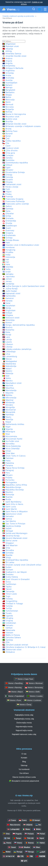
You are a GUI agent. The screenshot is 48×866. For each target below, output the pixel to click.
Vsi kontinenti (24, 769)
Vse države (24, 773)
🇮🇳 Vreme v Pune (14, 700)
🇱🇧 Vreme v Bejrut (15, 692)
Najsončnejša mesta (24, 730)
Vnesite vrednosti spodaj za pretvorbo (18, 16)
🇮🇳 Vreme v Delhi (33, 692)
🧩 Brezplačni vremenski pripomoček (24, 781)
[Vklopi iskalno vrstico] (33, 9)
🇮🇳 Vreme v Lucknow (32, 700)
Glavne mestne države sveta (24, 777)
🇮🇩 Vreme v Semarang (34, 687)
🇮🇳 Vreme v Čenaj (24, 704)
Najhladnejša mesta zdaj (24, 719)
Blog (24, 761)
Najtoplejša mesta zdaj (24, 715)
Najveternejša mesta (24, 726)
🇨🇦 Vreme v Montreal (34, 683)
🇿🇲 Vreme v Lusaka (34, 696)
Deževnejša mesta (24, 723)
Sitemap (24, 765)
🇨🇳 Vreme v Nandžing (14, 683)
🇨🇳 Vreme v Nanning (13, 687)
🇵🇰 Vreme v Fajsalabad (15, 696)
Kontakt (24, 758)
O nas (24, 754)
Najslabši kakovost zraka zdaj (24, 734)
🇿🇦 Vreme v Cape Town (24, 679)
